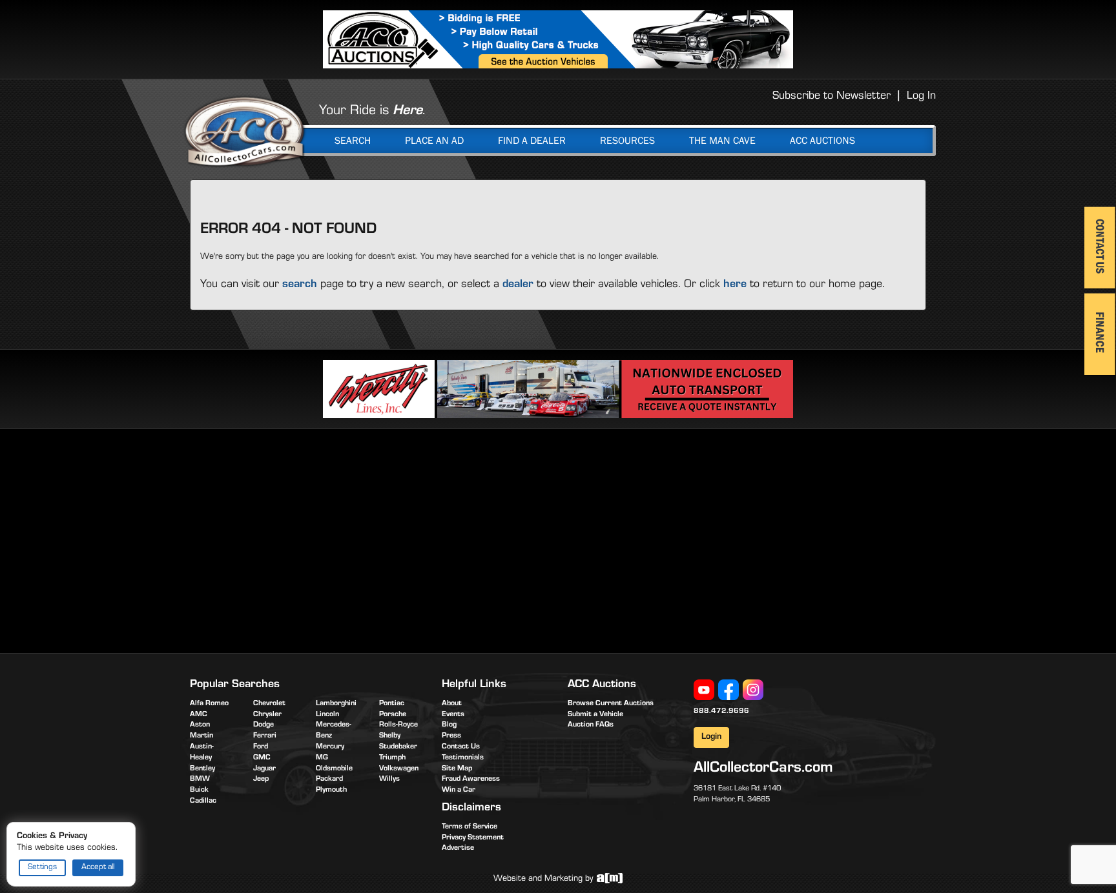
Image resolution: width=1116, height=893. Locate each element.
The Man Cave (722, 140)
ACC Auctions (822, 140)
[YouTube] (704, 690)
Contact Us (461, 747)
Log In (921, 97)
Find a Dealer (532, 140)
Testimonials (463, 758)
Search (353, 140)
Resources (627, 140)
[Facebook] (728, 690)
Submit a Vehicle (595, 715)
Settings (42, 867)
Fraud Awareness (471, 779)
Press (451, 736)
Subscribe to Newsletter (831, 97)
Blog (449, 725)
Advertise (458, 848)
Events (453, 715)
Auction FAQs (591, 725)
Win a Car (458, 790)
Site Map (457, 769)
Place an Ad (434, 140)
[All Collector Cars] (244, 131)
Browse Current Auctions (611, 704)
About (452, 704)
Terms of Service (469, 827)
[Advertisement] (298, 538)
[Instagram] (753, 690)
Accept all (97, 867)
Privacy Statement (473, 838)
